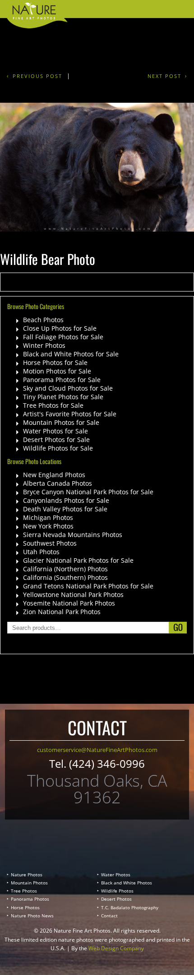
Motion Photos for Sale (57, 371)
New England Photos (54, 474)
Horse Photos (25, 907)
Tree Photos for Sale (53, 405)
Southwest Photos (50, 543)
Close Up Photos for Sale (60, 328)
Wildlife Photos (117, 891)
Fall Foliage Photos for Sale (63, 337)
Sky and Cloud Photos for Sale (68, 388)
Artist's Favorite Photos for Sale (69, 414)
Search (178, 627)
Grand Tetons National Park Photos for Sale (88, 586)
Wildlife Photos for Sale (58, 448)
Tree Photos (24, 891)
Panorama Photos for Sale (62, 379)
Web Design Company (116, 948)
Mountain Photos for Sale (61, 422)
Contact (109, 915)
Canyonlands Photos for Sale (66, 500)
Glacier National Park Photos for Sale (78, 560)
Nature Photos (26, 874)
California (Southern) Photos (65, 577)
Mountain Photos (29, 882)
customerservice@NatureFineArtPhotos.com (97, 750)
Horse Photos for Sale (55, 362)
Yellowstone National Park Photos (73, 594)
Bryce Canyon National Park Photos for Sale (88, 492)
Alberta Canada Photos (57, 483)
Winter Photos (44, 345)
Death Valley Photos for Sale (65, 509)
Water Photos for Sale (55, 431)
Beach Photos (43, 319)
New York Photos (48, 526)
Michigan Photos (48, 517)
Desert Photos (116, 899)
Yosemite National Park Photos (69, 603)
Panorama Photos (30, 899)
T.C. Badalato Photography (129, 907)
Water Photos (115, 874)
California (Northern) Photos (65, 569)
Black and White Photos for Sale (71, 354)
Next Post (164, 76)
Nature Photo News (32, 915)
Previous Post (37, 76)
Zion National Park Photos (62, 611)
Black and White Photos (126, 882)
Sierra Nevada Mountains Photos (72, 534)
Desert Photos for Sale (56, 439)
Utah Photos (41, 551)
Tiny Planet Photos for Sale (63, 396)
